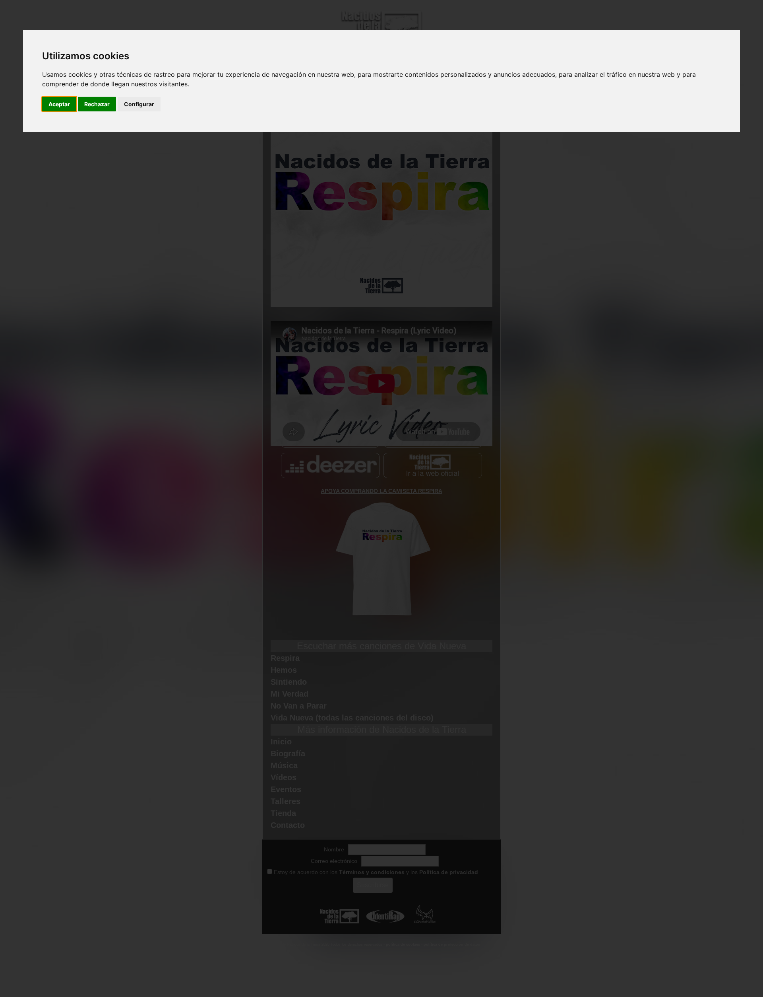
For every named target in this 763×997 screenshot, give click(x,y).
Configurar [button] (139, 104)
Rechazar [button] (97, 104)
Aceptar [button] (59, 104)
